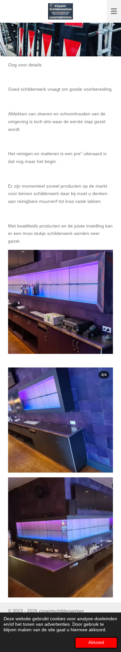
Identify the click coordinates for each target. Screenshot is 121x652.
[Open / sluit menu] (114, 11)
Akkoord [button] (96, 642)
